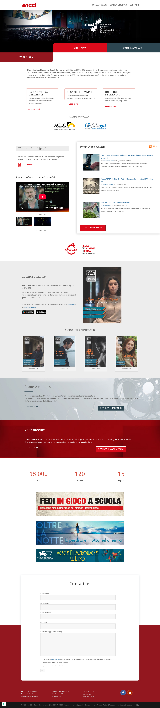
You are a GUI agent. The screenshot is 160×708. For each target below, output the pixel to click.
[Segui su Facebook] (123, 692)
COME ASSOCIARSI (99, 5)
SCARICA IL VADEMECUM (111, 449)
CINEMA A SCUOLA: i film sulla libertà (115, 203)
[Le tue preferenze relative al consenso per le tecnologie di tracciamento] (4, 704)
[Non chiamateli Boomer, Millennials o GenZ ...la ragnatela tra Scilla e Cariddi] (91, 170)
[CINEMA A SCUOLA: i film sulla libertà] (91, 217)
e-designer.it (78, 705)
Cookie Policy (90, 705)
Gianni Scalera (107, 205)
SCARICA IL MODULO (118, 5)
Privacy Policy (102, 705)
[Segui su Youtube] (130, 692)
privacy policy (55, 659)
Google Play (71, 304)
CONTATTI (134, 5)
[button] (46, 214)
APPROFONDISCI (92, 228)
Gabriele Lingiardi (108, 184)
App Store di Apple (30, 307)
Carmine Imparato (108, 161)
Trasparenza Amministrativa (120, 705)
